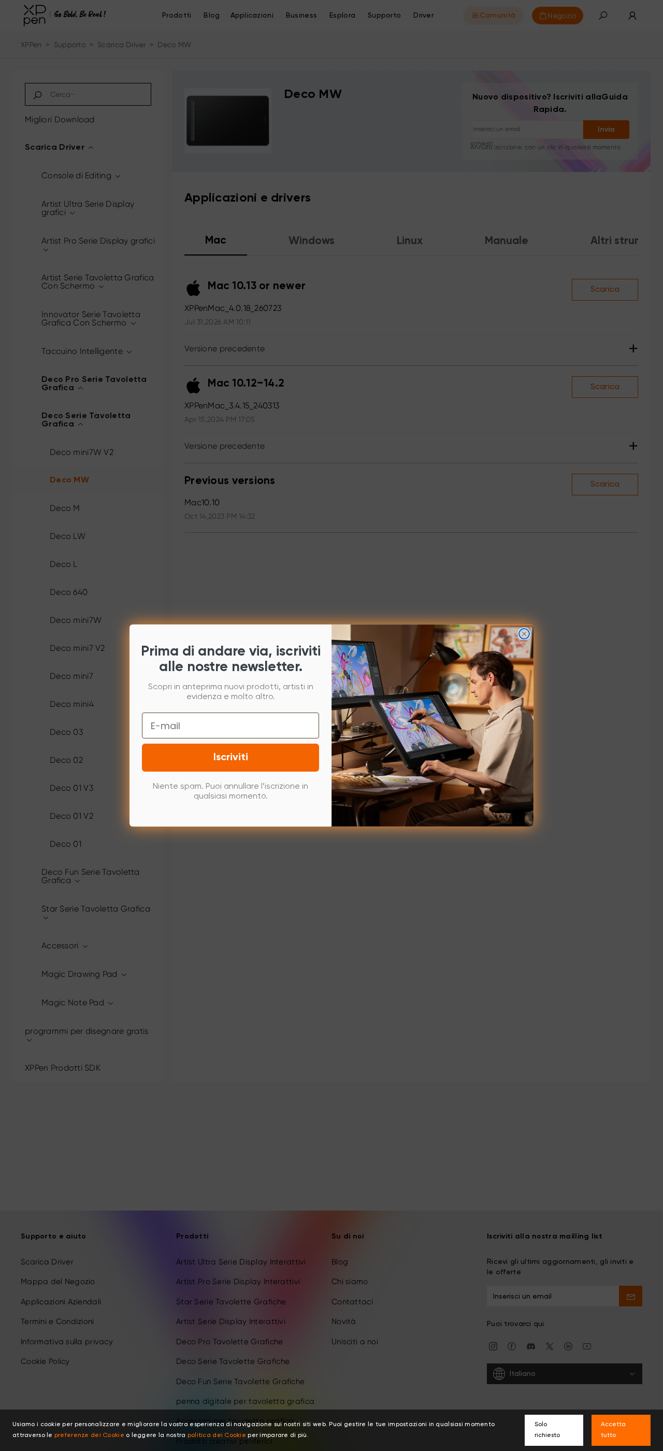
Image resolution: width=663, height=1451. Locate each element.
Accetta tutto (613, 1430)
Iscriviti (230, 757)
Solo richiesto (547, 1430)
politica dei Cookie (217, 1435)
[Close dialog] (524, 634)
